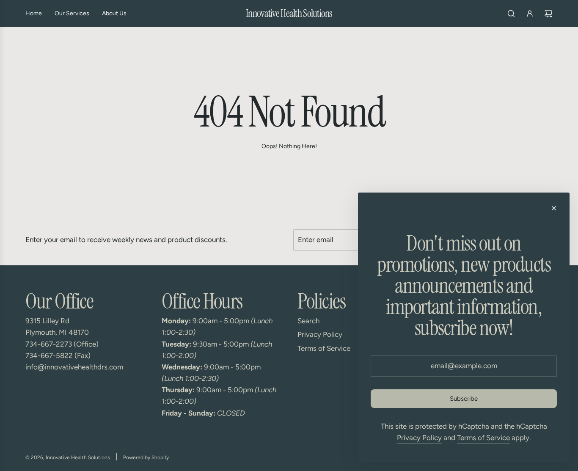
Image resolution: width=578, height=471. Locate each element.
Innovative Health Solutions (289, 13)
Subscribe (464, 398)
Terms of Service (483, 437)
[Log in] (529, 13)
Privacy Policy (419, 437)
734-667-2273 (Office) (62, 344)
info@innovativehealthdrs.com (74, 367)
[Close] (554, 208)
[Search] (511, 13)
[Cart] (548, 13)
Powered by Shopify (146, 457)
